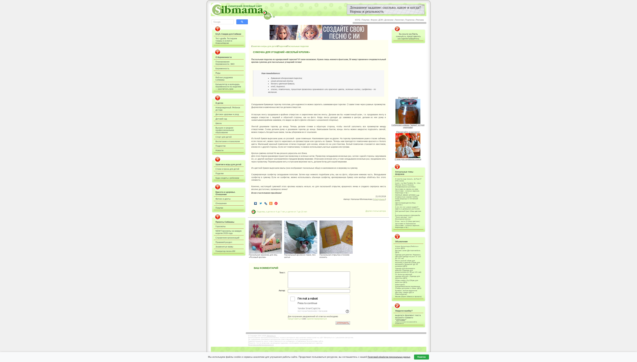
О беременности (223, 57)
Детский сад (221, 119)
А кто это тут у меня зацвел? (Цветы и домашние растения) (407, 208)
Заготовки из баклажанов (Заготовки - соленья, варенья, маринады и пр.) (407, 225)
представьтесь (414, 36)
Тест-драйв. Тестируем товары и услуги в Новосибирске (226, 40)
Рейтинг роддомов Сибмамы (224, 78)
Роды (217, 73)
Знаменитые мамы (224, 247)
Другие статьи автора (375, 211)
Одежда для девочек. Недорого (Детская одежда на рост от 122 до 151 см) (408, 256)
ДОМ (380, 20)
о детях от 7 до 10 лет (296, 211)
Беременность (222, 68)
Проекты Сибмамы (224, 222)
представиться (295, 319)
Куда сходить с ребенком (227, 178)
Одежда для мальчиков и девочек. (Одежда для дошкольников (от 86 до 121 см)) (408, 270)
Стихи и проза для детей (227, 169)
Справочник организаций (227, 238)
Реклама (420, 20)
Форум (374, 20)
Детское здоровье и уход (227, 114)
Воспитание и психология (227, 141)
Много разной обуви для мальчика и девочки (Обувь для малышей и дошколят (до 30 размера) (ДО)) (407, 263)
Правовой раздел (223, 242)
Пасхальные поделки (298, 46)
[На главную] (271, 16)
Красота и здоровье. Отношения (225, 193)
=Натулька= (379, 199)
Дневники (388, 20)
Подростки (220, 146)
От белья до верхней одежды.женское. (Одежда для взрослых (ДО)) (407, 276)
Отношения (221, 203)
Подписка (409, 20)
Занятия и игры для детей (228, 164)
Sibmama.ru (271, 336)
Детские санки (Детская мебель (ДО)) (407, 251)
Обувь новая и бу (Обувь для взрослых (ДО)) (406, 281)
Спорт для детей (223, 137)
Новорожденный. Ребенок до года (227, 108)
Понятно (421, 357)
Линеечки (399, 20)
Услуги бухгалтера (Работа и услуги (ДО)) (406, 247)
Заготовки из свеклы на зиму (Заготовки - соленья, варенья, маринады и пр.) (407, 191)
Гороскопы (220, 226)
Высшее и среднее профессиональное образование (224, 130)
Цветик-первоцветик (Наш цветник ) (405, 204)
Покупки (365, 20)
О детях (219, 103)
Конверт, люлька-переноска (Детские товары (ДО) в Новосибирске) (406, 292)
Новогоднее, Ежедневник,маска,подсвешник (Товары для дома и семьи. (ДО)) (408, 286)
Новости (219, 150)
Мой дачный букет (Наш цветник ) (408, 212)
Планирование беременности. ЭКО (224, 63)
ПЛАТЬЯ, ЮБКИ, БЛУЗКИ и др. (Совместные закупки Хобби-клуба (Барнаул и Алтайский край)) (407, 197)
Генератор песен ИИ (225, 251)
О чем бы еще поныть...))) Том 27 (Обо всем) (408, 180)
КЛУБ (357, 20)
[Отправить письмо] (273, 16)
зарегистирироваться (316, 319)
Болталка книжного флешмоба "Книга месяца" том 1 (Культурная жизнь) (407, 217)
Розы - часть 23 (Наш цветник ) (407, 221)
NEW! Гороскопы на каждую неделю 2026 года (228, 232)
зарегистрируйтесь (410, 39)
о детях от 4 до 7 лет (275, 211)
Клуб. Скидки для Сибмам (228, 34)
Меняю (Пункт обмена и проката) (408, 296)
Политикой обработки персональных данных (389, 357)
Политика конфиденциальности (261, 345)
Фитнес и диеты (223, 199)
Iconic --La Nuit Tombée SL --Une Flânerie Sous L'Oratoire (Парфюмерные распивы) (408, 185)
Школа (218, 123)
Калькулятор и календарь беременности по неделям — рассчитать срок (228, 86)
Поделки (219, 173)
